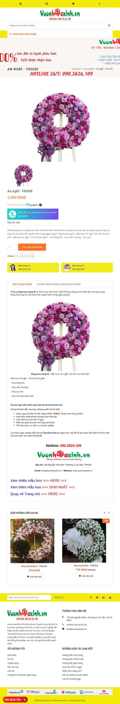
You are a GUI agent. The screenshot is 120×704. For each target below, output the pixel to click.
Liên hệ (10, 671)
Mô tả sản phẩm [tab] (22, 284)
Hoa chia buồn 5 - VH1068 (34, 566)
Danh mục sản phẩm (24, 34)
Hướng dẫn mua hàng (72, 655)
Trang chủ (76, 68)
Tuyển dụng (13, 663)
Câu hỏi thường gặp (71, 678)
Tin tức (10, 659)
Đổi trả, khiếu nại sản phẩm (75, 674)
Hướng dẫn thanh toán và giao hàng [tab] (59, 284)
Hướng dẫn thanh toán (73, 659)
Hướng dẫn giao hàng (72, 663)
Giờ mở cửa (12, 667)
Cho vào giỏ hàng (32, 247)
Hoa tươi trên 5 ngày (72, 667)
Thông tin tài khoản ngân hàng (21, 674)
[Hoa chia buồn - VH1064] (84, 540)
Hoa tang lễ (88, 68)
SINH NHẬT (58, 487)
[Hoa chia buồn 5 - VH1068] (32, 540)
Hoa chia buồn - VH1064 (86, 565)
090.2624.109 (12, 699)
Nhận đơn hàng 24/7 (72, 671)
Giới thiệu (11, 655)
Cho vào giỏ (35, 577)
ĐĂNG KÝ (59, 597)
